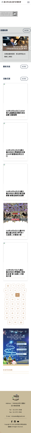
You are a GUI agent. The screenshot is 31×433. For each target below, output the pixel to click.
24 (23, 308)
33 (9, 322)
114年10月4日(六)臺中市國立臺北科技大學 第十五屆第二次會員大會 (15, 233)
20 (23, 303)
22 (12, 308)
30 (12, 317)
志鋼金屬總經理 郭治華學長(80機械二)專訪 (14, 55)
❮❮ (8, 286)
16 (23, 299)
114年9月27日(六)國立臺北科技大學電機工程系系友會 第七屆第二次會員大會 (15, 273)
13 (7, 299)
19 (18, 303)
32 (23, 317)
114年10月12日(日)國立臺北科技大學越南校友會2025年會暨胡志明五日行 (15, 153)
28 (23, 312)
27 (18, 312)
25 (7, 312)
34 (15, 322)
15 (18, 299)
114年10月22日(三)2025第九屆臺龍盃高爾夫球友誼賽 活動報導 (15, 113)
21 (7, 308)
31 (18, 317)
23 (18, 308)
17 (7, 303)
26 (12, 312)
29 (7, 317)
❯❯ (21, 322)
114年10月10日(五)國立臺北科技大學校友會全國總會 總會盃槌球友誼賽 (15, 193)
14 (12, 299)
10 (12, 294)
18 (12, 303)
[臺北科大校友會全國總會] (11, 2)
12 (23, 294)
